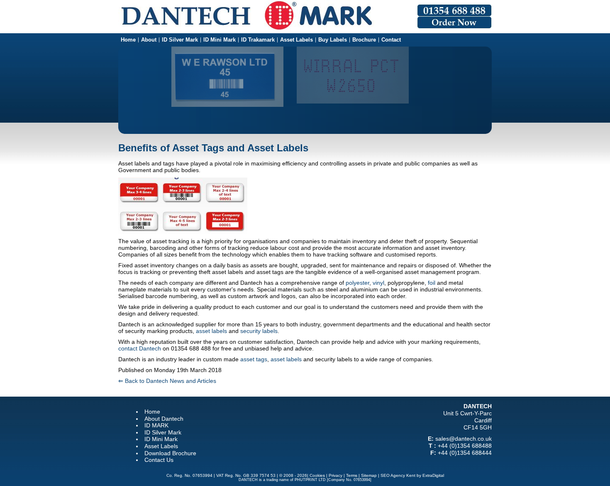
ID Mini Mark (219, 39)
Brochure (364, 39)
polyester (357, 282)
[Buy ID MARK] (454, 27)
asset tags (253, 359)
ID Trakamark (258, 39)
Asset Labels (296, 39)
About (148, 39)
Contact (391, 39)
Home (128, 39)
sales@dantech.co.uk (463, 438)
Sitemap (369, 475)
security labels (259, 331)
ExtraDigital (433, 475)
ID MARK (156, 425)
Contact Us (158, 459)
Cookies (317, 475)
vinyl (378, 282)
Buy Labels (332, 39)
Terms (351, 475)
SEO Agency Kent (398, 475)
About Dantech (163, 418)
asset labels (211, 331)
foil (431, 282)
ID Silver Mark (180, 39)
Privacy (335, 475)
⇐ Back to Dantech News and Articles (167, 380)
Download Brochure (170, 453)
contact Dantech (139, 348)
